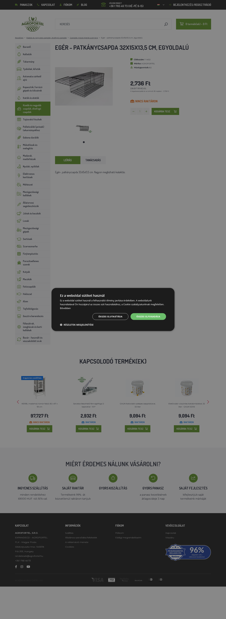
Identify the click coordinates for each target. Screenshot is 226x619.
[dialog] (113, 309)
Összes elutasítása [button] (110, 316)
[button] (76, 324)
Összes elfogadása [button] (148, 316)
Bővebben (65, 308)
